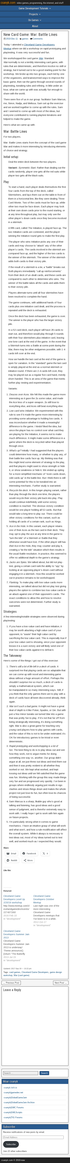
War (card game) (21, 975)
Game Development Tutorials (33, 8)
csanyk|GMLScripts (13, 1112)
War (41, 58)
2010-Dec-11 (12, 38)
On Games (33, 20)
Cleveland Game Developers (35, 972)
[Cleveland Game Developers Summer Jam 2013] (18, 945)
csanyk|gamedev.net (13, 1092)
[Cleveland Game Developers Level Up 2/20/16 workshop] (18, 907)
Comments (38, 38)
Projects (33, 14)
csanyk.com (8, 3)
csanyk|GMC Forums (14, 1107)
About (35, 26)
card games (14, 972)
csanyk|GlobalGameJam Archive (19, 1102)
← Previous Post (11, 983)
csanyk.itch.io (10, 1087)
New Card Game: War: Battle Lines (30, 34)
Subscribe (11, 1144)
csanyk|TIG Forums (13, 1117)
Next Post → (61, 983)
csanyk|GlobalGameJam (15, 1097)
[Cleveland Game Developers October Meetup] (48, 910)
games (25, 38)
